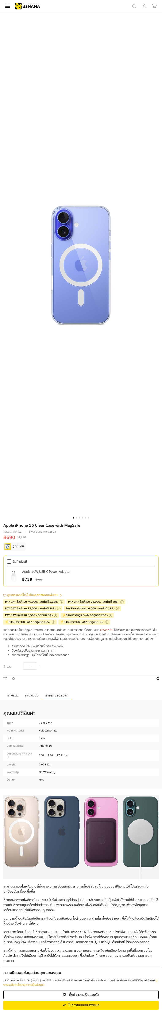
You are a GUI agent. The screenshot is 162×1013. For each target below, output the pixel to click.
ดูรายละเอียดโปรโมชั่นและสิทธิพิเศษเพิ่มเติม (32, 595)
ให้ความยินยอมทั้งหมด (84, 1005)
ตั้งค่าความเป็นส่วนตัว (83, 994)
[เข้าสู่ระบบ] (144, 6)
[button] (73, 518)
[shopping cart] (154, 6)
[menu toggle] (7, 6)
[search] (134, 6)
